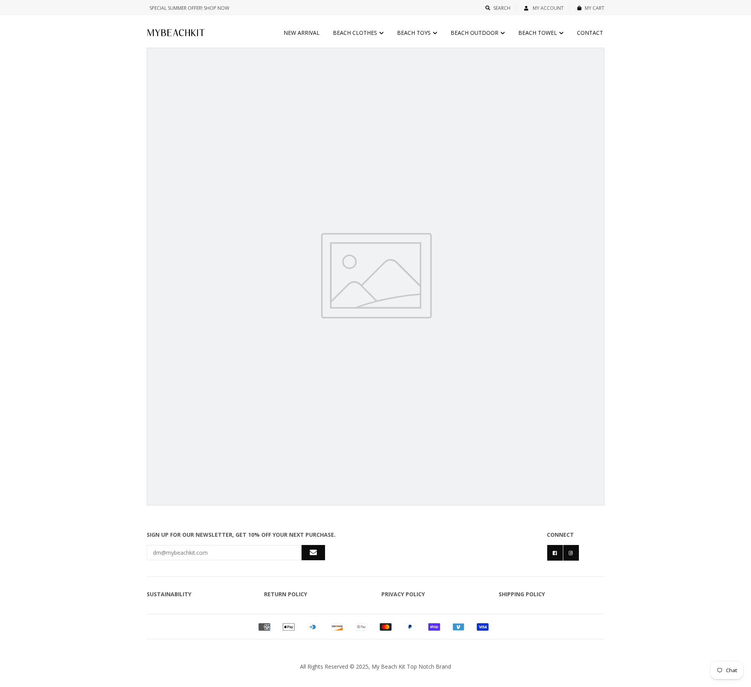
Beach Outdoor (475, 32)
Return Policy (285, 594)
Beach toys (414, 32)
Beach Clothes (356, 32)
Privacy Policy (403, 594)
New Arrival (302, 32)
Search (501, 8)
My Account (548, 8)
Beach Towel (538, 32)
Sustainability (169, 594)
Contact (590, 32)
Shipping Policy (522, 594)
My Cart (594, 8)
